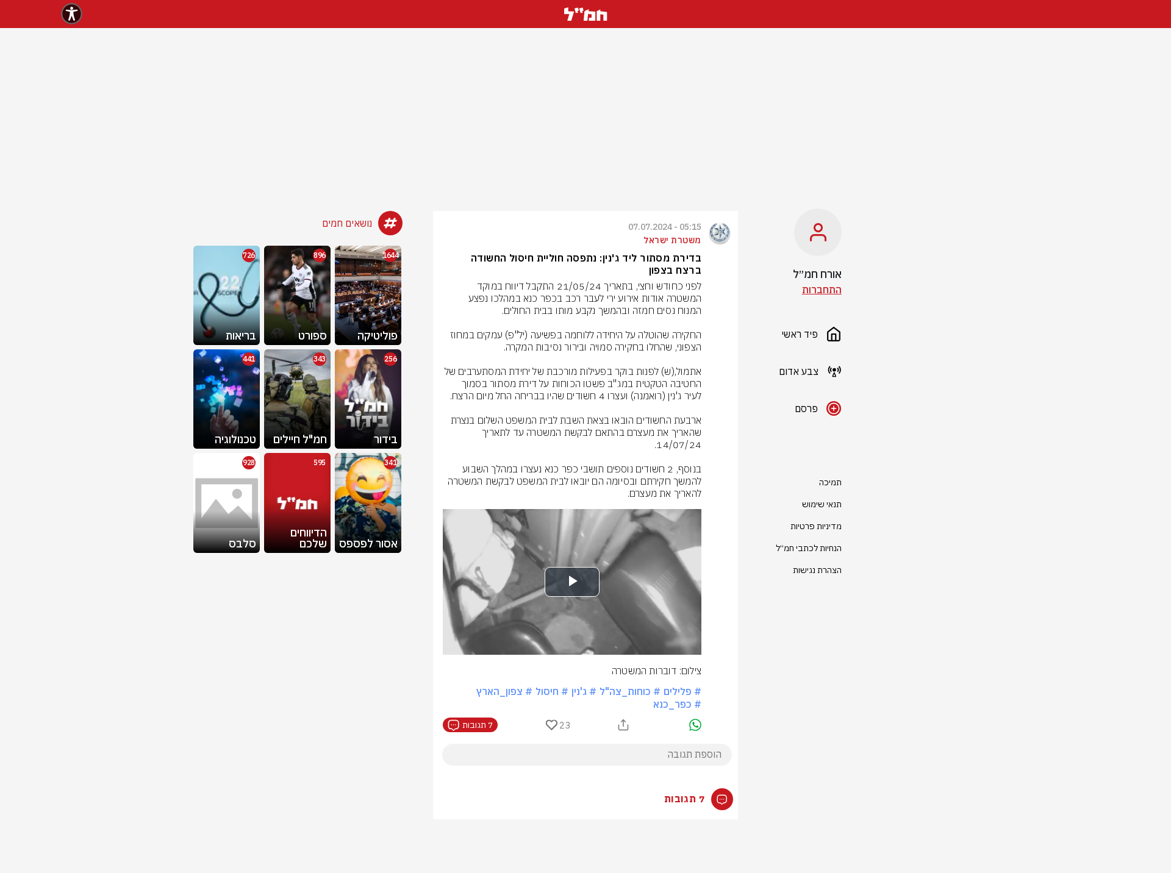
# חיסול (551, 691)
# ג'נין (583, 691)
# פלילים (682, 691)
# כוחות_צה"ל (630, 691)
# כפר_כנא (677, 704)
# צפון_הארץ (504, 691)
